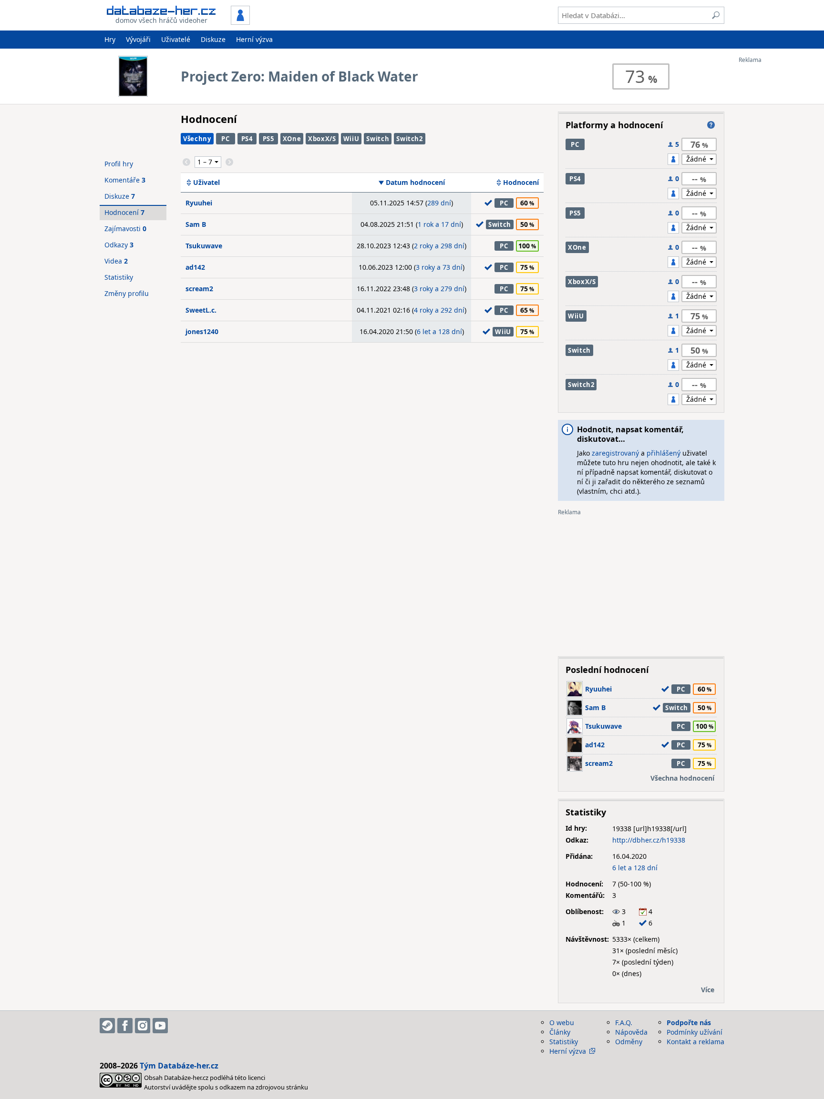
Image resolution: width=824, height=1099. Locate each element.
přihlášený (663, 453)
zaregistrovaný (615, 453)
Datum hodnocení (415, 182)
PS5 (268, 138)
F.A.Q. (623, 1022)
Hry (109, 39)
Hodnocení (521, 182)
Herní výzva (254, 39)
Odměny (628, 1041)
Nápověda (631, 1032)
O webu (561, 1022)
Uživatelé (175, 39)
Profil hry (118, 163)
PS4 (247, 138)
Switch (377, 138)
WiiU (351, 138)
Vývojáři (138, 39)
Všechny (197, 138)
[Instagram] (142, 1025)
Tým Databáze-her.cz (179, 1065)
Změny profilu (126, 293)
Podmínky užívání (694, 1032)
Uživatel (206, 182)
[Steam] (107, 1025)
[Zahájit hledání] (715, 15)
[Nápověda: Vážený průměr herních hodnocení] (711, 125)
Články (559, 1032)
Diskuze (213, 39)
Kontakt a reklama (695, 1041)
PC (225, 138)
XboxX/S (322, 138)
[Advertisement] (777, 206)
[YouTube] (160, 1025)
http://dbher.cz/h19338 (648, 840)
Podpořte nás (689, 1022)
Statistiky (118, 277)
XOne (292, 138)
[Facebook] (125, 1025)
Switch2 (409, 138)
